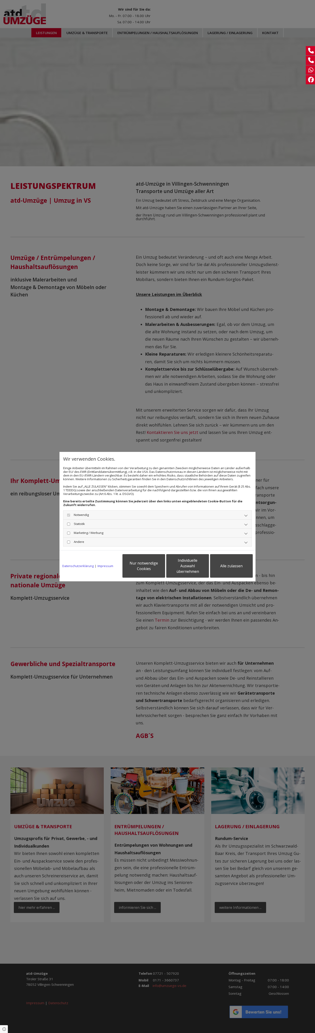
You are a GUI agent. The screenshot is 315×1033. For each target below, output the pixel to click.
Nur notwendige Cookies (144, 566)
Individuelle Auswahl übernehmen (187, 566)
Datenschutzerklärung (78, 566)
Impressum (105, 566)
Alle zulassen (231, 565)
